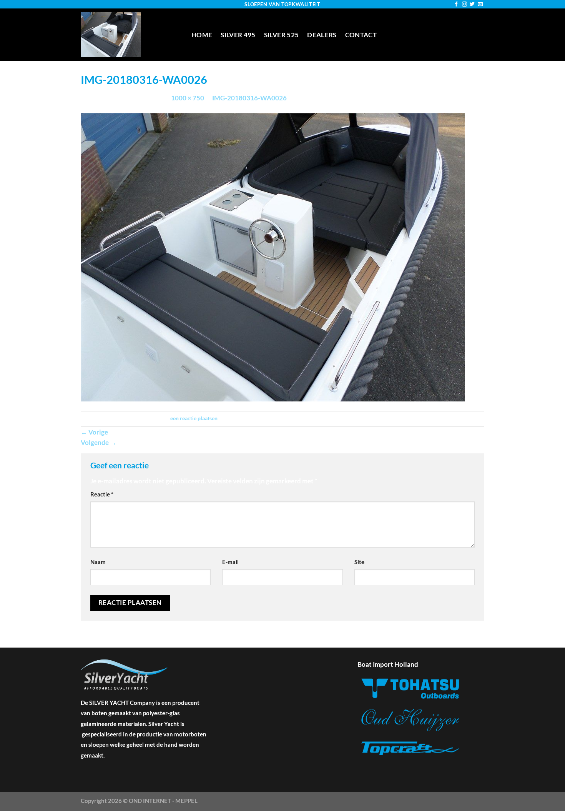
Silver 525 (281, 35)
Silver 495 (238, 35)
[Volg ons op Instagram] (464, 4)
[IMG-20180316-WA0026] (273, 256)
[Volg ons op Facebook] (456, 4)
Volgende (98, 442)
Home (201, 35)
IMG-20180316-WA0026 (249, 98)
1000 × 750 (187, 98)
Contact (361, 35)
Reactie (101, 494)
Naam (98, 561)
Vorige (94, 432)
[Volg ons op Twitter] (472, 4)
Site (359, 561)
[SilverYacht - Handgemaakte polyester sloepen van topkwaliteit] (130, 34)
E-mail (230, 561)
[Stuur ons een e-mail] (480, 4)
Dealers (321, 35)
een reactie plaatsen (194, 418)
